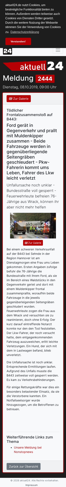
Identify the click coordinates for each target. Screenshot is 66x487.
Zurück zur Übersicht (23, 466)
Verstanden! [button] (18, 41)
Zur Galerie (20, 98)
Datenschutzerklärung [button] (24, 32)
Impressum (31, 485)
